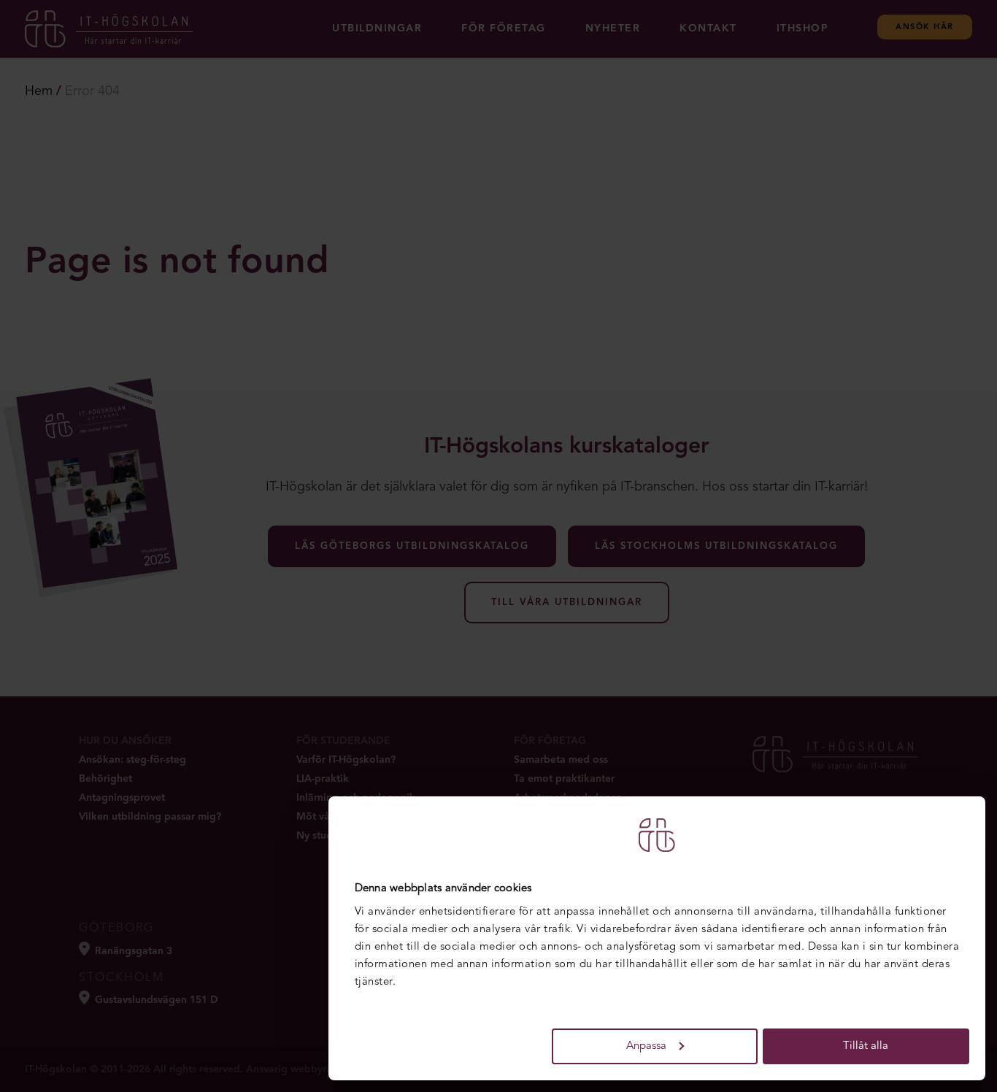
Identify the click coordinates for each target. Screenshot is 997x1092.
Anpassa (646, 1046)
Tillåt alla (865, 1046)
